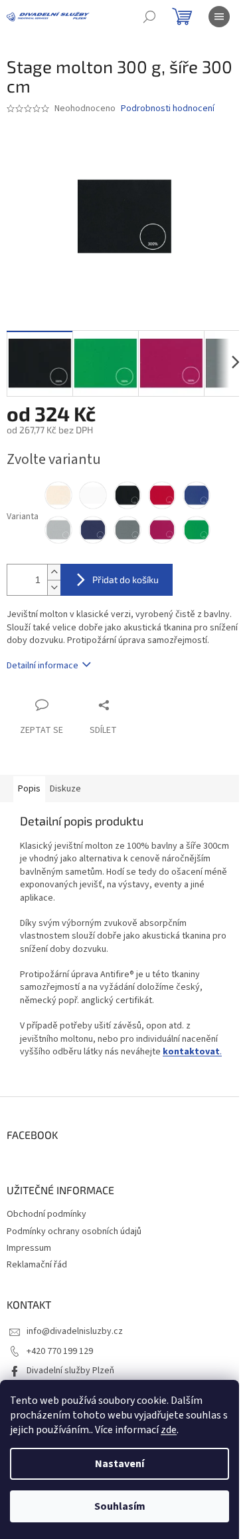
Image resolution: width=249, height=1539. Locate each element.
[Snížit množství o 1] (53, 587)
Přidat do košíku (125, 579)
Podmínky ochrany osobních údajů (74, 1231)
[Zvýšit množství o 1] (53, 572)
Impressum (29, 1248)
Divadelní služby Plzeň (70, 1370)
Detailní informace (42, 665)
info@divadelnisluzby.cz (75, 1331)
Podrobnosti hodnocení (167, 109)
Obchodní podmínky (46, 1214)
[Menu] (219, 16)
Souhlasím (119, 1506)
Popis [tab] (29, 788)
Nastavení (119, 1463)
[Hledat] (149, 16)
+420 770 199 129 (60, 1351)
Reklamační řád (37, 1264)
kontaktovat (191, 1051)
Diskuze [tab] (65, 788)
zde (169, 1430)
